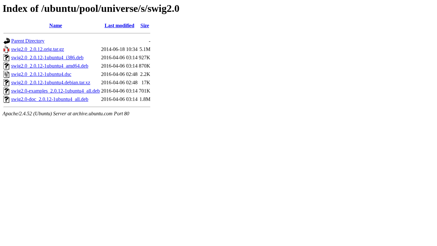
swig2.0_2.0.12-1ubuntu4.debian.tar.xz (50, 82)
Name (55, 25)
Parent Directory (27, 41)
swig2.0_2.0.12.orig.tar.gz (37, 49)
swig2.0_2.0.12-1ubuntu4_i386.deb (47, 57)
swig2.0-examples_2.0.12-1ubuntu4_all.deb (55, 91)
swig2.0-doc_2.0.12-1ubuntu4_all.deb (49, 99)
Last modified (119, 25)
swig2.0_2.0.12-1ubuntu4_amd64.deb (49, 66)
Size (144, 25)
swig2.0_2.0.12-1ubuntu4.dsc (41, 74)
